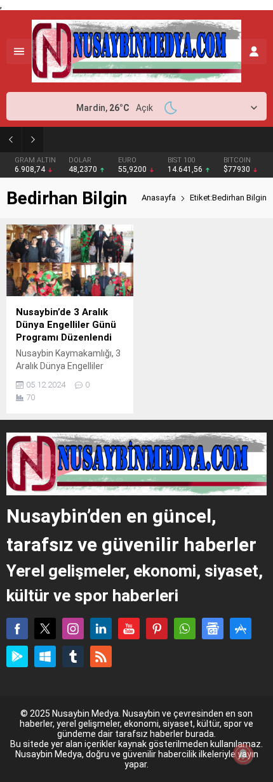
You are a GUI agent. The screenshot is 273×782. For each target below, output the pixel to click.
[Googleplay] (17, 656)
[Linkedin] (101, 628)
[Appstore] (240, 628)
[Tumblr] (73, 656)
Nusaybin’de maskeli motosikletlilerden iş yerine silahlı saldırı (163, 139)
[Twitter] (45, 628)
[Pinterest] (157, 628)
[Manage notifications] (243, 754)
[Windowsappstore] (45, 656)
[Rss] (101, 656)
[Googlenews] (212, 628)
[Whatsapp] (185, 628)
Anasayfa (159, 197)
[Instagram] (73, 628)
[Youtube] (129, 628)
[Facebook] (17, 628)
